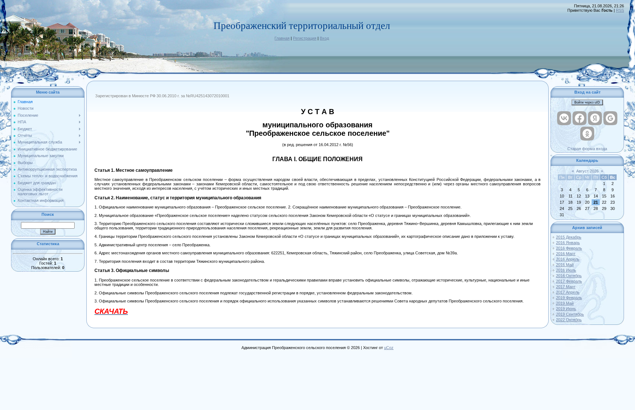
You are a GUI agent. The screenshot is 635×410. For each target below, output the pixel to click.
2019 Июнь (566, 308)
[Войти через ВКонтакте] (564, 118)
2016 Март (565, 253)
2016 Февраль (569, 248)
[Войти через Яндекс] (595, 118)
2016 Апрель (568, 259)
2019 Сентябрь (570, 314)
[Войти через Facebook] (579, 118)
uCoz (389, 347)
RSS (620, 10)
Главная (282, 38)
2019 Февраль (569, 297)
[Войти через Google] (610, 118)
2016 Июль (566, 270)
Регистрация (304, 38)
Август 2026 (587, 171)
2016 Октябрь (569, 275)
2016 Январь (568, 242)
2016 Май (565, 264)
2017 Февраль (569, 281)
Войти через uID (587, 102)
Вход (324, 38)
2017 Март (565, 286)
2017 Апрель (568, 292)
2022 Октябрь (569, 320)
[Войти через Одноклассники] (587, 134)
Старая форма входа (587, 148)
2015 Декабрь (568, 237)
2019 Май (565, 303)
